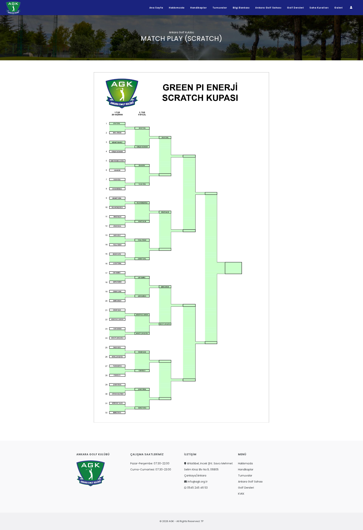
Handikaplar (198, 7)
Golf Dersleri (295, 7)
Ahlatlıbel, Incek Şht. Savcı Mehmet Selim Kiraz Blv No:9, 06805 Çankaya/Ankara (208, 469)
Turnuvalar (220, 7)
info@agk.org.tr (197, 481)
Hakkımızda (177, 7)
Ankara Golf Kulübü (181, 32)
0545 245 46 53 (197, 488)
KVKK (241, 494)
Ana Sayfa (156, 7)
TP (202, 521)
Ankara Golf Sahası (268, 7)
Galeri (338, 7)
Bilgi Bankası (241, 7)
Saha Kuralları (319, 7)
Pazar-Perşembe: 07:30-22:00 (149, 463)
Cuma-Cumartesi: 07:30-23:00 (150, 469)
